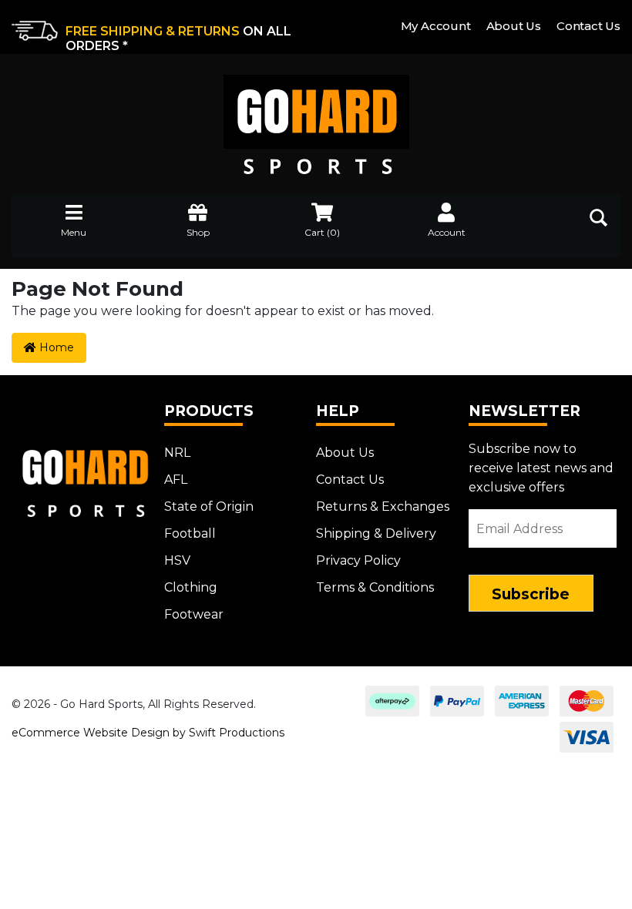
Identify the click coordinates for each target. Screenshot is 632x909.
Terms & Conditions (375, 587)
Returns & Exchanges (382, 506)
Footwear (194, 614)
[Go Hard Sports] (316, 114)
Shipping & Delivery (376, 533)
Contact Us (588, 25)
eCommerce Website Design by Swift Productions (148, 733)
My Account (436, 25)
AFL (175, 479)
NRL (177, 452)
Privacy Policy (358, 560)
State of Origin (209, 506)
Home (55, 347)
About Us (513, 25)
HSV (177, 560)
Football (190, 533)
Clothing (190, 587)
